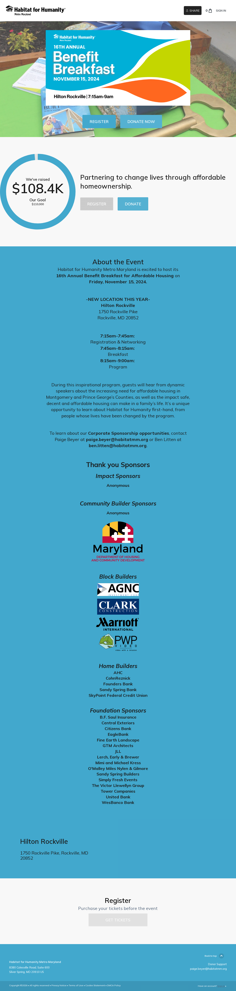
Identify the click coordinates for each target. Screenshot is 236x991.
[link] (35, 11)
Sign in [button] (221, 10)
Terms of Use (76, 985)
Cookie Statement (95, 985)
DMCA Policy (114, 985)
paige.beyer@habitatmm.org (208, 969)
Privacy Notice (59, 985)
